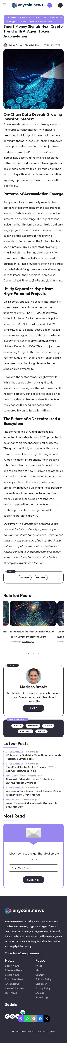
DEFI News (11, 992)
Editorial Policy (43, 979)
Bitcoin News (13, 799)
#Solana (48, 726)
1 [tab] (28, 653)
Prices (38, 965)
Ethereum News (15, 751)
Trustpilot (22, 1012)
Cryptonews (11, 17)
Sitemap (39, 992)
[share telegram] (34, 1018)
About (38, 970)
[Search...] (49, 5)
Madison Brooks (33, 686)
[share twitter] (46, 1018)
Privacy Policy (42, 988)
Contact (39, 974)
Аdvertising (41, 997)
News (22, 17)
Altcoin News (12, 983)
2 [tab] (33, 653)
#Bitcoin (17, 726)
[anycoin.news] (24, 912)
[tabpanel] (33, 622)
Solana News (12, 974)
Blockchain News (32, 17)
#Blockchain (25, 731)
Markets (40, 577)
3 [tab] (38, 653)
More (33, 708)
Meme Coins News (15, 988)
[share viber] (21, 1018)
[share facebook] (40, 1018)
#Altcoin (41, 731)
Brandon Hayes (28, 642)
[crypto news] (33, 613)
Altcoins (24, 577)
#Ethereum (33, 726)
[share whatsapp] (27, 1018)
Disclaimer (41, 983)
